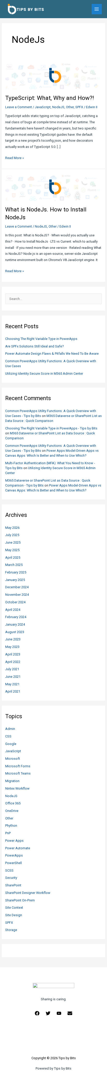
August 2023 (14, 632)
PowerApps (14, 855)
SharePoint (13, 885)
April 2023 (12, 654)
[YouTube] (59, 1013)
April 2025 (12, 557)
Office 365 (13, 803)
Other (9, 818)
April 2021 (12, 691)
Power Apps (14, 841)
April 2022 (12, 662)
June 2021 (13, 677)
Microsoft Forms (17, 766)
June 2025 (13, 542)
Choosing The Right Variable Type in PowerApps (41, 339)
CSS (8, 736)
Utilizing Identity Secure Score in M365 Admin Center (44, 373)
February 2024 (15, 617)
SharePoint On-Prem (20, 900)
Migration (12, 781)
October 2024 (15, 602)
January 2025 (15, 580)
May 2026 (12, 528)
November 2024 (17, 595)
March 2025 (14, 565)
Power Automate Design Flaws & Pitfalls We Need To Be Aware (52, 353)
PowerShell (13, 863)
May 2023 (12, 647)
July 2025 (12, 535)
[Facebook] (37, 1013)
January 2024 (15, 624)
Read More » (14, 158)
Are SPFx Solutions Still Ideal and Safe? (34, 346)
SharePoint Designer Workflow (27, 893)
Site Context (14, 907)
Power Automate (17, 848)
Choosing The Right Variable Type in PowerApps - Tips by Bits (51, 428)
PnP (8, 833)
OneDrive (11, 811)
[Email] (70, 1013)
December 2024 (17, 587)
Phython (11, 825)
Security (11, 878)
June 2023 (13, 639)
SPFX (9, 923)
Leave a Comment (18, 107)
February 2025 (15, 572)
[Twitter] (48, 1013)
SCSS (9, 870)
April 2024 (12, 610)
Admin (10, 729)
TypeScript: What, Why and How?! (49, 97)
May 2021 (12, 684)
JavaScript (13, 751)
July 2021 (12, 669)
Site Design (13, 915)
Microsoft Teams (18, 773)
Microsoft (12, 759)
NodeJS (11, 796)
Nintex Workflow (17, 788)
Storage (11, 930)
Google (10, 744)
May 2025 (12, 550)
